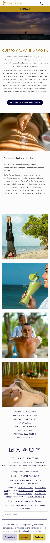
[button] (25, 236)
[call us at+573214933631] (41, 3)
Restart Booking (25, 438)
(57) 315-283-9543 (35, 497)
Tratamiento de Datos (25, 419)
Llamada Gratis (31, 483)
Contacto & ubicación (25, 412)
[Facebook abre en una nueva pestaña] (11, 449)
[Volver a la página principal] (12, 3)
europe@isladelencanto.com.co (24, 505)
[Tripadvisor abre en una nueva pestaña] (25, 449)
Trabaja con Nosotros (25, 427)
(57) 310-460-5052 (24, 494)
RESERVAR (25, 9)
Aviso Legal (25, 423)
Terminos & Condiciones (25, 416)
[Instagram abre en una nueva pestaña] (31, 449)
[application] (25, 531)
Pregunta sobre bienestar (25, 102)
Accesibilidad (25, 430)
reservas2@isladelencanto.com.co (28, 480)
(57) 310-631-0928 (26, 491)
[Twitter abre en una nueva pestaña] (18, 449)
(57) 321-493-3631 (25, 488)
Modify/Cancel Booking (25, 434)
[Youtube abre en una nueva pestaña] (38, 449)
